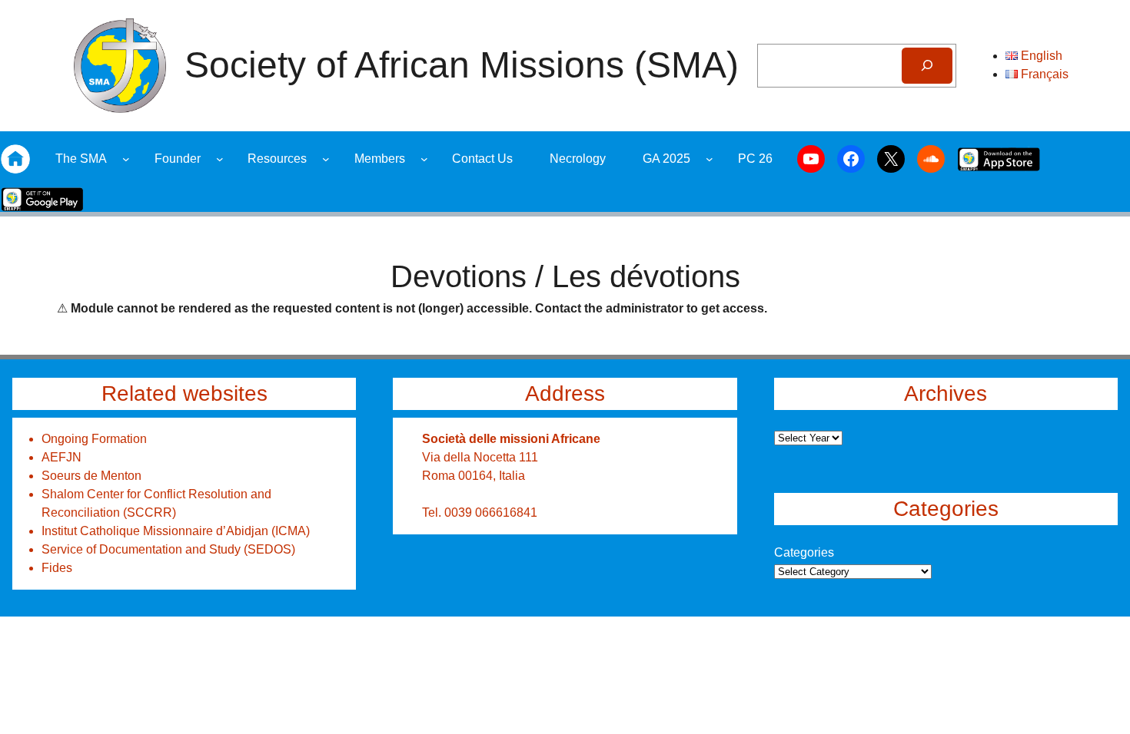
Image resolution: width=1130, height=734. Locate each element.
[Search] (927, 66)
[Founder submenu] (220, 159)
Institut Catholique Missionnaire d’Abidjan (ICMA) (176, 530)
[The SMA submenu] (126, 159)
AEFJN (61, 457)
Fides (57, 567)
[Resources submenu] (326, 159)
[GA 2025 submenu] (709, 159)
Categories (804, 552)
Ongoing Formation (94, 438)
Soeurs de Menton (91, 475)
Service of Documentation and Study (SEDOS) (168, 549)
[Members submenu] (424, 159)
